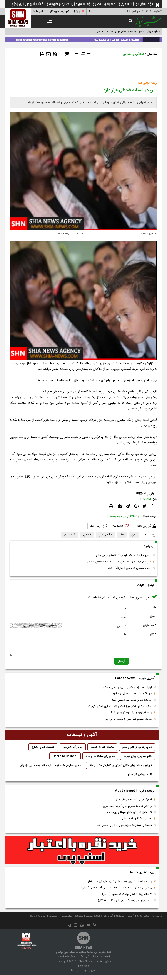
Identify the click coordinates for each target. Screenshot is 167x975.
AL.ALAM (145, 499)
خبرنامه (42, 916)
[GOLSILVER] (82, 850)
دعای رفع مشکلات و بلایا (100, 756)
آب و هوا (108, 916)
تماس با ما (39, 11)
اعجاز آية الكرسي (72, 747)
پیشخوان (152, 54)
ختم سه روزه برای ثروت (138, 756)
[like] (122, 526)
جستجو (53, 916)
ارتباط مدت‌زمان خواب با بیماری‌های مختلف (127, 687)
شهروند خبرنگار (59, 11)
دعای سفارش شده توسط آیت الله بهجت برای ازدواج (50, 765)
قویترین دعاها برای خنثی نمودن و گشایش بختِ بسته (121, 765)
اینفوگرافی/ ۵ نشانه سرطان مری (133, 799)
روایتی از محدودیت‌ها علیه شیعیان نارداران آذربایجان (116, 887)
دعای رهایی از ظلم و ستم (137, 747)
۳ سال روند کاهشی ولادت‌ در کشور (127, 894)
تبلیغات (79, 916)
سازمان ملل (105, 534)
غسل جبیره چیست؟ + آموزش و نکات (125, 900)
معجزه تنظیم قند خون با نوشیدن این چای (128, 719)
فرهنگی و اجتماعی (133, 54)
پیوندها (120, 916)
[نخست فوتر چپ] (27, 940)
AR (90, 11)
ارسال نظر (96, 526)
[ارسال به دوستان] (48, 54)
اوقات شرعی (93, 916)
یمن (133, 534)
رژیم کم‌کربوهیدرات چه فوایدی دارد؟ (131, 712)
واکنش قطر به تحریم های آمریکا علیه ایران (127, 806)
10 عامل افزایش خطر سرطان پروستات (129, 812)
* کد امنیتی (149, 625)
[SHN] (18, 18)
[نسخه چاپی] (42, 54)
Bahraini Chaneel (65, 756)
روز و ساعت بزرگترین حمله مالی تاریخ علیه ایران (119, 881)
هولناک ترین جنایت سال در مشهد (132, 693)
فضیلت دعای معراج (43, 747)
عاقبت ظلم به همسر (102, 747)
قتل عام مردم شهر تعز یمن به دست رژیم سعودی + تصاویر (117, 561)
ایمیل (153, 616)
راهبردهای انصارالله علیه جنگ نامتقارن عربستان (123, 555)
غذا (122, 534)
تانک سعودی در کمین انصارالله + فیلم (129, 568)
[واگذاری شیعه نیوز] (83, 38)
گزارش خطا (144, 526)
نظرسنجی (66, 916)
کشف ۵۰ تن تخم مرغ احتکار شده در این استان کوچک (120, 706)
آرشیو (131, 916)
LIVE (77, 11)
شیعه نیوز (69, 534)
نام (154, 607)
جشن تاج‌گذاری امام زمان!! (136, 818)
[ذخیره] (55, 54)
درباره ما (157, 916)
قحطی (87, 534)
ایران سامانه (75, 970)
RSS (32, 916)
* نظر (153, 634)
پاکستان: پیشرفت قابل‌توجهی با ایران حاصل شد (124, 825)
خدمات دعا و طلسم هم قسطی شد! (132, 700)
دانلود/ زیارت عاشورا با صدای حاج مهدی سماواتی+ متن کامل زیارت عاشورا (117, 31)
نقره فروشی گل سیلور (139, 774)
